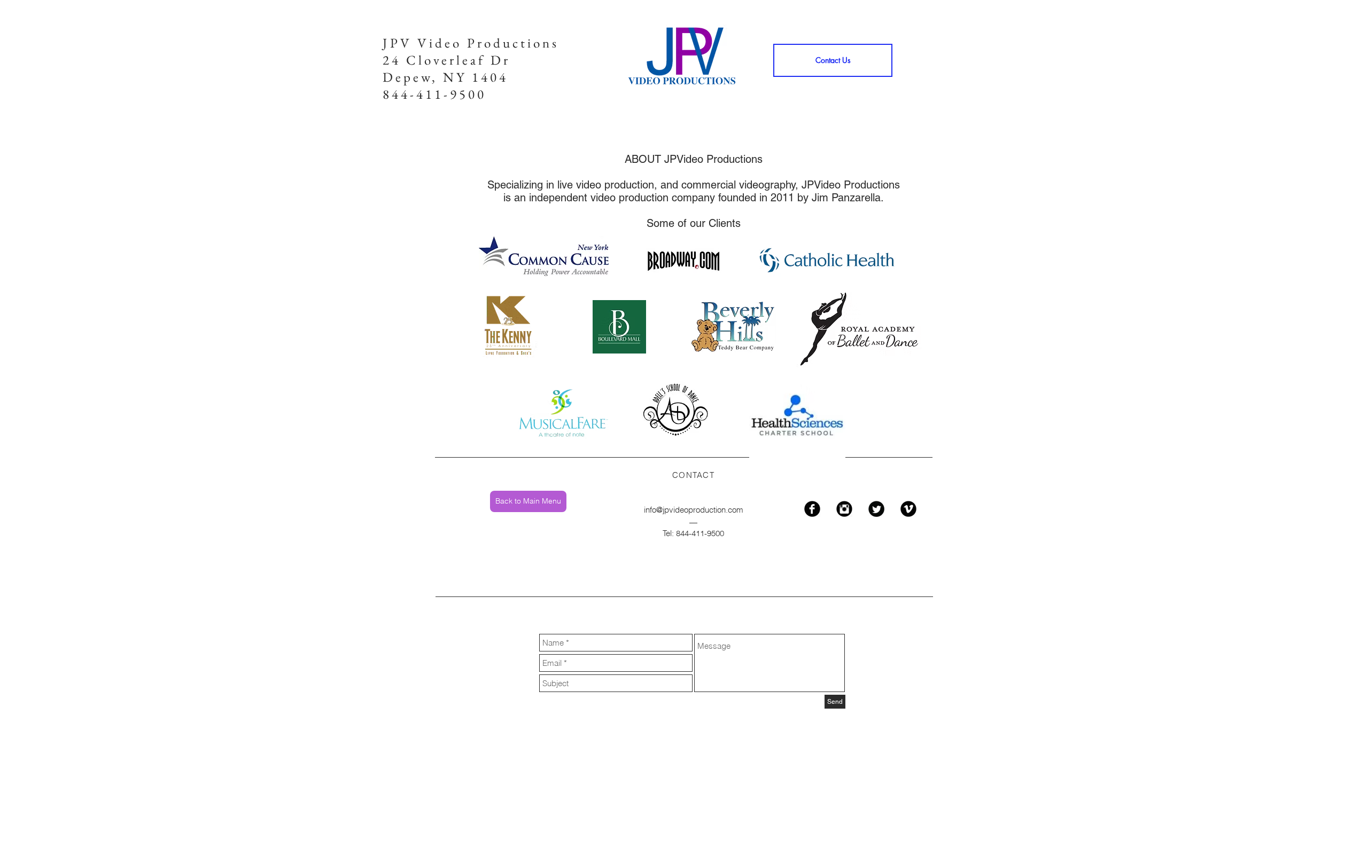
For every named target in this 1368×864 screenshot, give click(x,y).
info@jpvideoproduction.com (693, 510)
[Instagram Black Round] (844, 509)
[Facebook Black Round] (812, 509)
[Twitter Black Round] (876, 509)
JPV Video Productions (471, 42)
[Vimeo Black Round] (908, 509)
